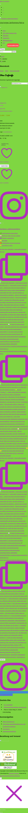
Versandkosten (7, 132)
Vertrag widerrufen (12, 45)
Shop (4, 30)
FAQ (4, 43)
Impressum (6, 729)
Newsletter (6, 38)
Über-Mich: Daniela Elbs (10, 33)
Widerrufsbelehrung (8, 721)
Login (2, 56)
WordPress (3, 776)
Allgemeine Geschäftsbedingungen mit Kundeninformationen (14, 725)
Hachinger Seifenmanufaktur (12, 23)
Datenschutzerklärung (9, 731)
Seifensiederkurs (8, 40)
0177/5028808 (8, 705)
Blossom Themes (14, 773)
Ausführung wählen (4, 144)
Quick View (4, 166)
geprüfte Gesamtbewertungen (6, 109)
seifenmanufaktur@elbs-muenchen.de (15, 707)
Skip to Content (4, 1)
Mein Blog (5, 35)
